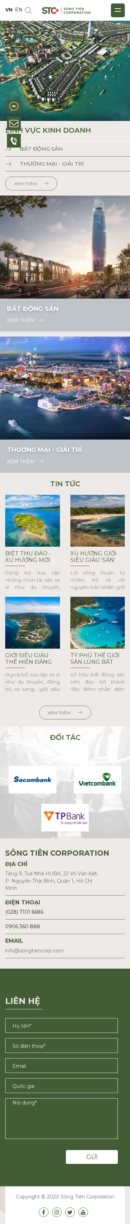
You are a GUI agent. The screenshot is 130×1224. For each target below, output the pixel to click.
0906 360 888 (22, 926)
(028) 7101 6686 (24, 912)
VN (8, 10)
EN (19, 10)
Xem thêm (25, 183)
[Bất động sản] (65, 246)
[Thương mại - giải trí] (65, 387)
